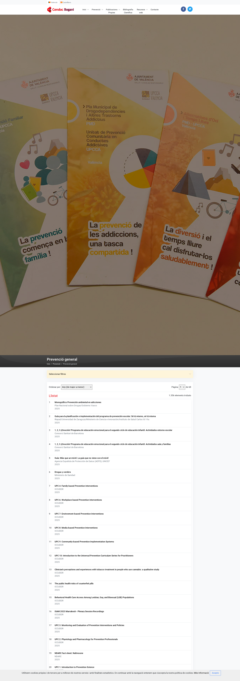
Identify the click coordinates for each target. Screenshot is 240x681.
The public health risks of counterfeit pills (74, 583)
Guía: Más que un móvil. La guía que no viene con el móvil (81, 458)
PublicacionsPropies (111, 11)
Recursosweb (141, 11)
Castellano (66, 2)
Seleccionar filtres (57, 374)
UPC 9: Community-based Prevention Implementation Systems (84, 541)
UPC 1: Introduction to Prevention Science (74, 667)
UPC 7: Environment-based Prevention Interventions (79, 513)
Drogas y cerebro (63, 472)
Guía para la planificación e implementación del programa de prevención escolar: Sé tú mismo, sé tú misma (105, 416)
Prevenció (96, 9)
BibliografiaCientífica (128, 11)
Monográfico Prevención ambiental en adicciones (78, 402)
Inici (84, 9)
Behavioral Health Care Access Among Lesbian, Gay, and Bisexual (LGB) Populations (94, 597)
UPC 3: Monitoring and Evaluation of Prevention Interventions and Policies (89, 625)
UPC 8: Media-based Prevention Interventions (76, 527)
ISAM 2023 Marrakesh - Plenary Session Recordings (79, 611)
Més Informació (201, 673)
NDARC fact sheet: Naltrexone (69, 653)
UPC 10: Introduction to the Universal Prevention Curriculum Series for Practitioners (94, 555)
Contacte (154, 9)
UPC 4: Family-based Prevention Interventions (76, 486)
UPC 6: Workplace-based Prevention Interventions (78, 500)
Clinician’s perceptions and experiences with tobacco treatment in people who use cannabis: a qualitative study (107, 569)
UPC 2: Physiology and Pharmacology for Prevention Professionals (86, 639)
